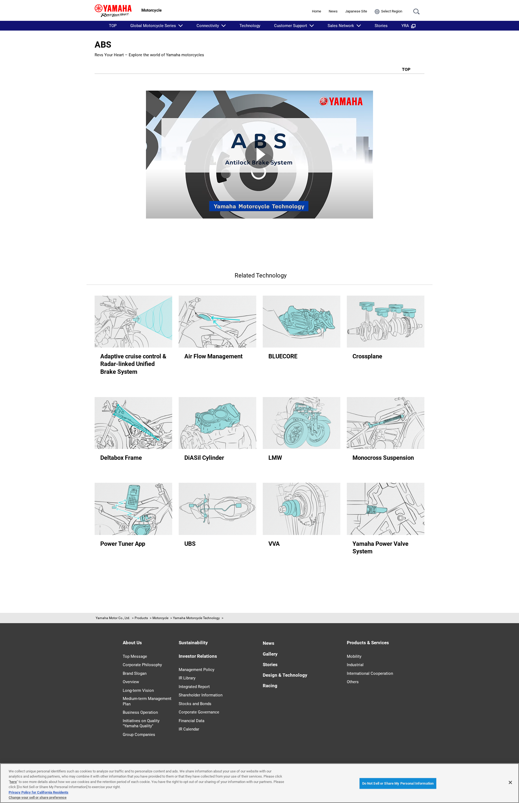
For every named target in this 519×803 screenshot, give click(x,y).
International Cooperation (370, 673)
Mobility (354, 656)
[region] (259, 783)
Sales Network (341, 25)
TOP (113, 25)
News (333, 11)
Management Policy (196, 669)
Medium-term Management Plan (147, 701)
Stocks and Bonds (195, 703)
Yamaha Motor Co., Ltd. (113, 618)
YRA (405, 25)
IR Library (187, 678)
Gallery (270, 654)
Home (316, 11)
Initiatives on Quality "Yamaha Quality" (141, 723)
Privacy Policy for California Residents (38, 792)
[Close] (510, 782)
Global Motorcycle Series (153, 25)
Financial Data (191, 720)
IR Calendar (189, 729)
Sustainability (193, 642)
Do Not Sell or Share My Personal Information (398, 783)
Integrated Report (194, 686)
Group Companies (139, 734)
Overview (131, 681)
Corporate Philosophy (142, 664)
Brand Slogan (135, 673)
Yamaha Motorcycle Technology (196, 618)
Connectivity (208, 25)
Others (353, 681)
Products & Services (368, 642)
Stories (381, 25)
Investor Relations (198, 656)
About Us (132, 642)
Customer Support (290, 25)
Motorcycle (160, 618)
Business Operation (140, 712)
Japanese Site (356, 11)
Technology (249, 25)
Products (141, 618)
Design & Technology (285, 675)
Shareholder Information (200, 695)
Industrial (355, 664)
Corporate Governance (199, 712)
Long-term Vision (138, 690)
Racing (270, 685)
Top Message (135, 656)
